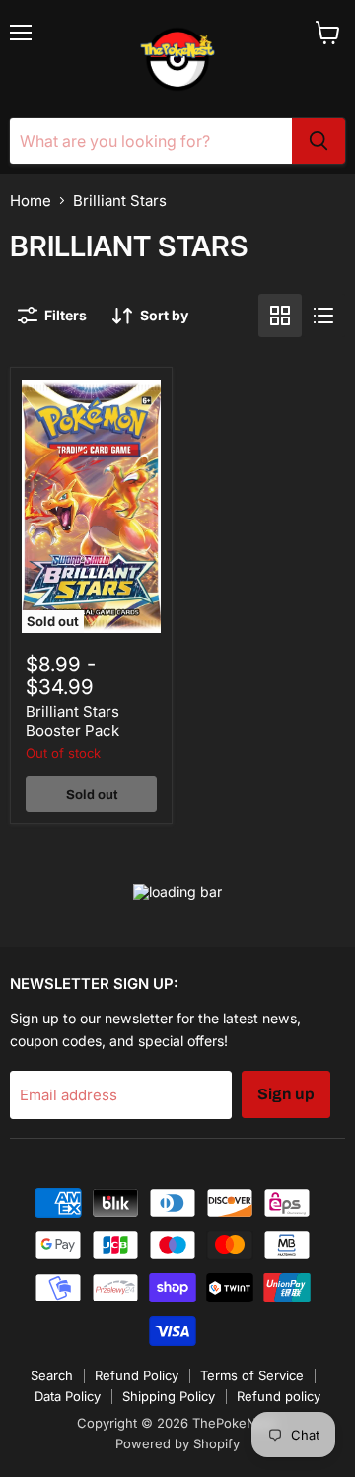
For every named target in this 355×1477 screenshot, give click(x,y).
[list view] (323, 315)
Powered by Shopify (177, 1443)
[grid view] (280, 315)
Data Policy (68, 1396)
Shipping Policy (168, 1396)
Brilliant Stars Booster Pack (72, 721)
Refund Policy (136, 1375)
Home (30, 200)
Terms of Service (252, 1375)
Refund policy (278, 1396)
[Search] (318, 141)
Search (52, 1375)
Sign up (286, 1094)
